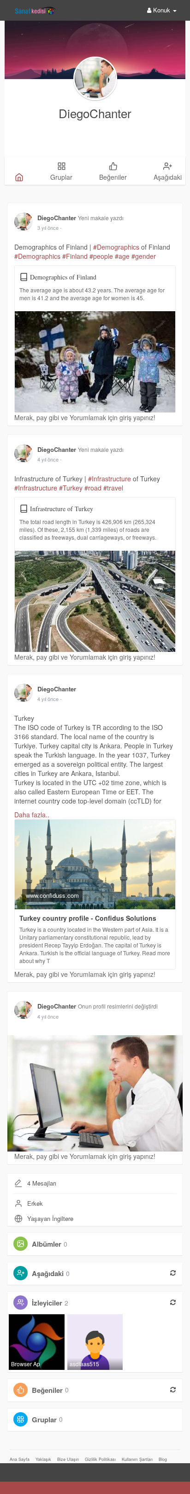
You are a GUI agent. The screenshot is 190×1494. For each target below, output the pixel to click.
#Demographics (116, 246)
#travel (113, 487)
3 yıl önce (48, 227)
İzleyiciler (47, 1303)
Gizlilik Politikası (100, 1459)
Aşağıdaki (48, 1273)
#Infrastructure (109, 478)
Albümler (46, 1244)
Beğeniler (47, 1390)
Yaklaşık (43, 1459)
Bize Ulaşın (68, 1459)
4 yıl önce (48, 459)
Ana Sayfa (20, 1459)
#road (92, 487)
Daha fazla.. (31, 814)
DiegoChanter (95, 112)
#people (101, 256)
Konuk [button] (161, 10)
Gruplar (44, 1419)
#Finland (75, 256)
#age (122, 256)
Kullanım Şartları (137, 1459)
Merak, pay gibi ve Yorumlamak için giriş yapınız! (84, 417)
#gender (143, 256)
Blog (163, 1459)
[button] (8, 1469)
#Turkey (71, 487)
